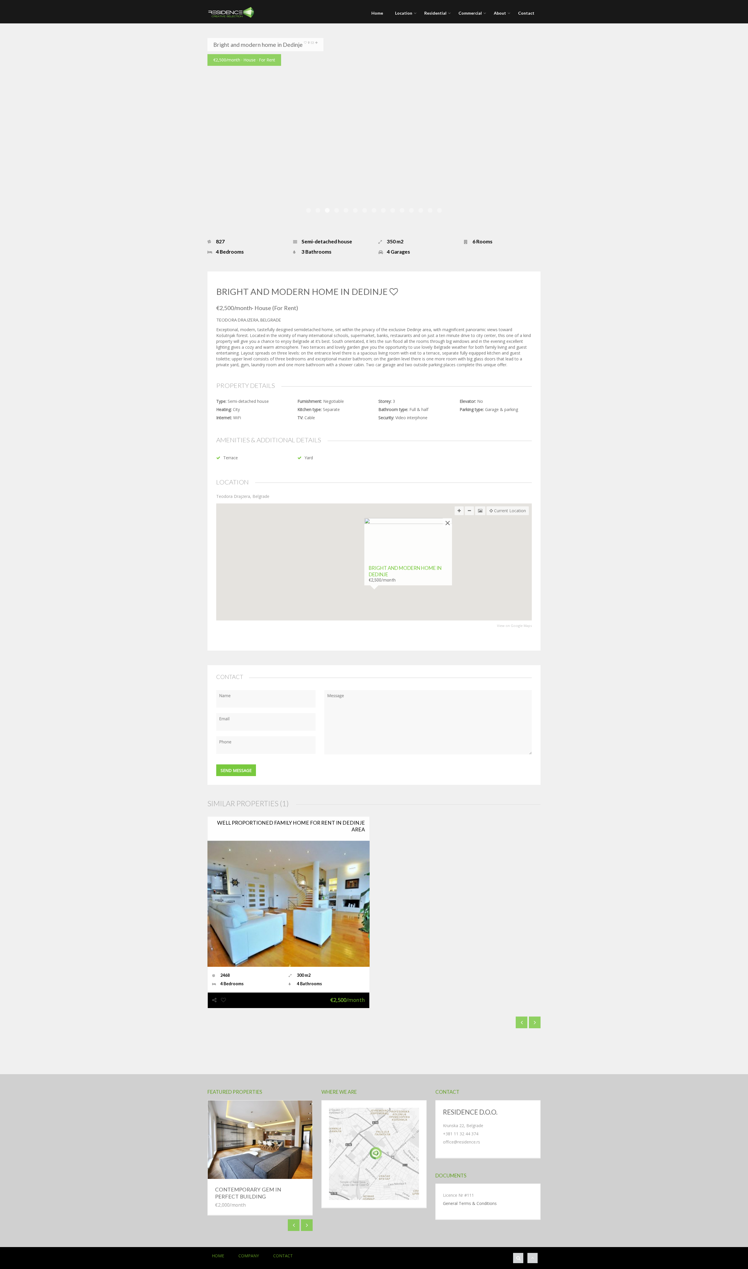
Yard (308, 457)
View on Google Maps (514, 625)
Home (377, 13)
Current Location (509, 510)
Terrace (230, 457)
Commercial (470, 13)
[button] (374, 604)
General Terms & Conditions (470, 1203)
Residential (435, 13)
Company (248, 1255)
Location (403, 13)
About (500, 13)
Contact (526, 13)
